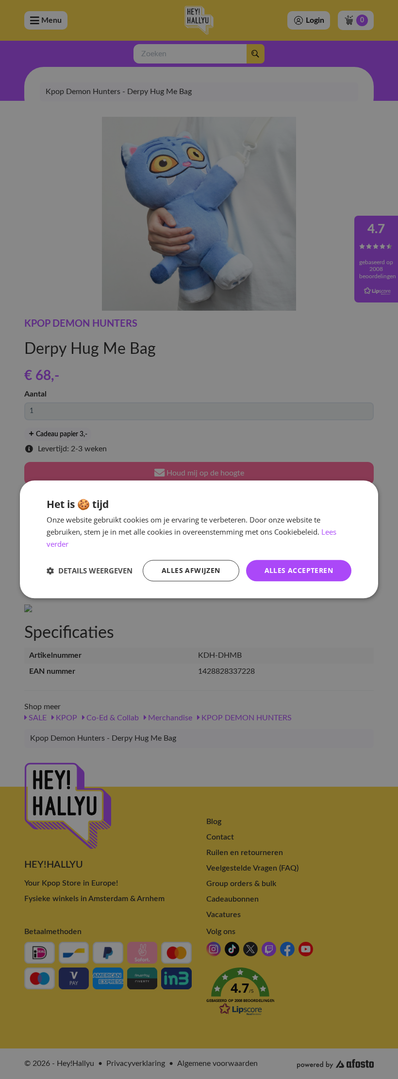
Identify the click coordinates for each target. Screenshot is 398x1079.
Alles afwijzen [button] (191, 570)
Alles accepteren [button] (299, 570)
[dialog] (199, 539)
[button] (90, 570)
